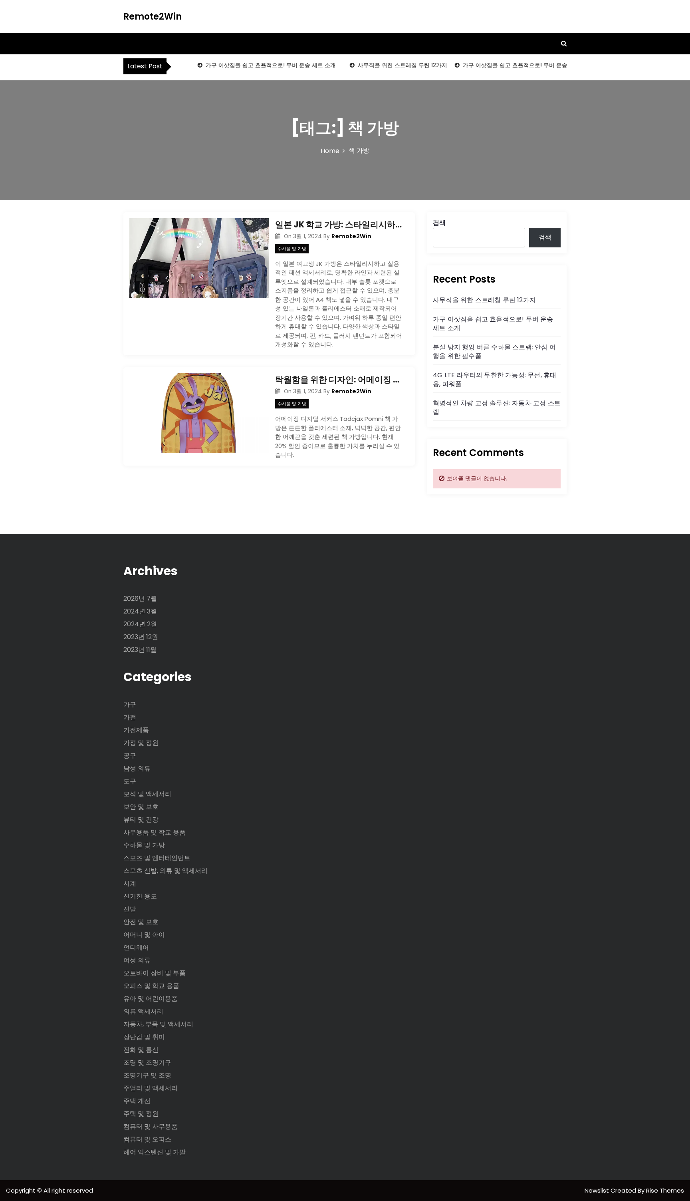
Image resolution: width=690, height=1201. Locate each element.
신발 (129, 909)
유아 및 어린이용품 (150, 998)
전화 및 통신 (141, 1049)
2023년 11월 (140, 649)
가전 (129, 717)
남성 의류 (137, 768)
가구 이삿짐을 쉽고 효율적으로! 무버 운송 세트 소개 (260, 65)
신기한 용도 (140, 896)
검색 (439, 222)
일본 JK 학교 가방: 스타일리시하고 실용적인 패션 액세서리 (339, 224)
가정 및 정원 (141, 742)
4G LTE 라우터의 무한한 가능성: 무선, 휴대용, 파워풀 (494, 379)
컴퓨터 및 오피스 (147, 1139)
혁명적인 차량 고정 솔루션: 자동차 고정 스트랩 (497, 407)
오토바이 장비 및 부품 (154, 973)
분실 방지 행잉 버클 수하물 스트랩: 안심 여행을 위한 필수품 (494, 351)
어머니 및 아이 (144, 934)
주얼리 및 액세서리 (150, 1088)
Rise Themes (665, 1190)
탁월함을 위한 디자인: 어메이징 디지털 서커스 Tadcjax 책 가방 (339, 379)
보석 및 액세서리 (147, 794)
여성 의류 (137, 960)
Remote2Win (152, 16)
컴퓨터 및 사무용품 (150, 1126)
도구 (129, 781)
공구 (129, 755)
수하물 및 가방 (292, 248)
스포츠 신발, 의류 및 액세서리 (165, 870)
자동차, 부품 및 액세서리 (158, 1024)
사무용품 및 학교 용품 (154, 832)
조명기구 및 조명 (147, 1075)
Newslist (598, 1190)
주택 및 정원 (141, 1113)
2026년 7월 (140, 598)
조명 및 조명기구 (147, 1062)
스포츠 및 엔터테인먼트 (156, 857)
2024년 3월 (140, 611)
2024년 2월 (140, 624)
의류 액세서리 (143, 1011)
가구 (129, 704)
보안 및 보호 (141, 806)
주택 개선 (137, 1100)
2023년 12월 (140, 636)
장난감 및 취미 (144, 1037)
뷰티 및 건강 (141, 819)
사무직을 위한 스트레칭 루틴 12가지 (391, 65)
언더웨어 (136, 947)
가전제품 (136, 730)
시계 (129, 883)
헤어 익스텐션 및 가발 (154, 1152)
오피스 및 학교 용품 (151, 985)
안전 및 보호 (141, 921)
